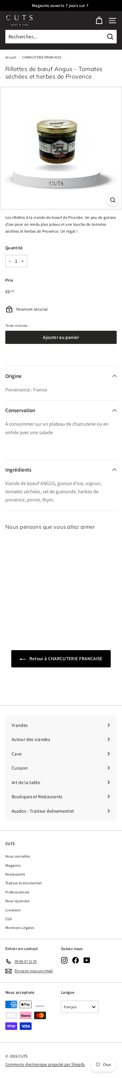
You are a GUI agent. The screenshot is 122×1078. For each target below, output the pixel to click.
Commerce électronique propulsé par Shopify (45, 1064)
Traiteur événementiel (23, 883)
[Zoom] (113, 200)
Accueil (10, 57)
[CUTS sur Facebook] (75, 960)
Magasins (13, 865)
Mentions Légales (19, 927)
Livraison (13, 910)
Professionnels (17, 892)
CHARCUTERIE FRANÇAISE (41, 57)
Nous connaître (17, 856)
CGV (8, 918)
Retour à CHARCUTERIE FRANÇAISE (65, 658)
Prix (9, 280)
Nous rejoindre (17, 900)
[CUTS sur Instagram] (64, 960)
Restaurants (15, 874)
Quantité (14, 248)
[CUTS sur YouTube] (87, 960)
